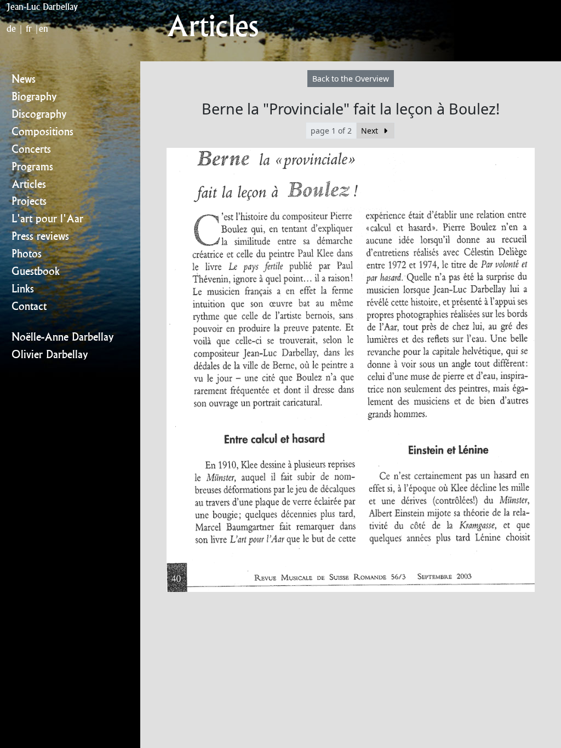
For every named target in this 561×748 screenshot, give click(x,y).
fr (29, 28)
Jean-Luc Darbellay (42, 6)
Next (370, 130)
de (11, 28)
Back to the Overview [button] (350, 78)
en (43, 28)
